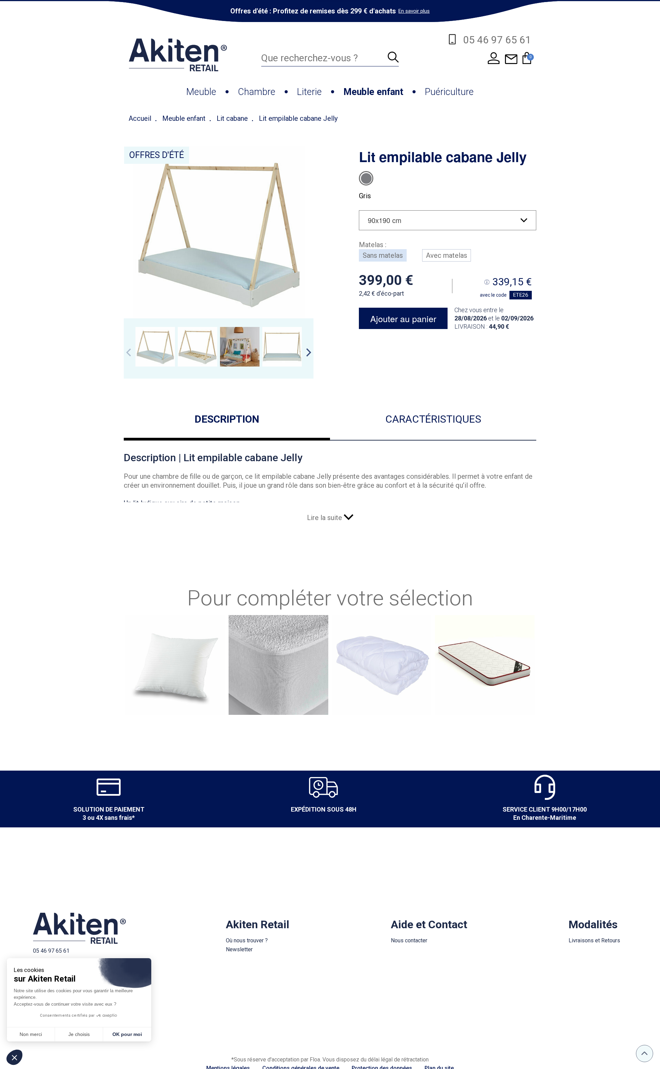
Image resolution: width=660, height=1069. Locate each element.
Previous (128, 352)
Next (308, 352)
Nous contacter (409, 940)
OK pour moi (127, 1034)
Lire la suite (325, 518)
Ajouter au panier (403, 318)
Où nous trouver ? (247, 940)
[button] (14, 1057)
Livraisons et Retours (594, 940)
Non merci (31, 1034)
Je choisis (79, 1034)
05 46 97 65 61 (51, 951)
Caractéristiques (433, 419)
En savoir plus (414, 11)
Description (227, 419)
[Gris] (366, 178)
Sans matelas (383, 255)
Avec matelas (446, 255)
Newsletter (239, 949)
